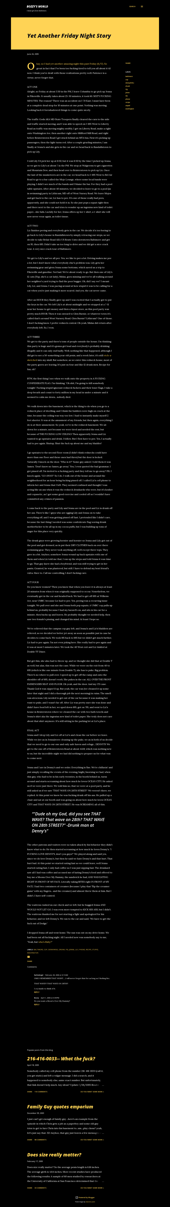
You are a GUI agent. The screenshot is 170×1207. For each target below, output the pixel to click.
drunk (127, 86)
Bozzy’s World (37, 6)
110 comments (40, 1092)
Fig (126, 89)
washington (129, 109)
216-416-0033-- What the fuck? (61, 1058)
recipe (127, 102)
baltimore (129, 76)
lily (126, 96)
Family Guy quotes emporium (60, 1106)
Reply (36, 992)
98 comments (40, 1140)
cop (126, 79)
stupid (127, 105)
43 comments (40, 1188)
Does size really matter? (54, 1154)
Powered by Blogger (86, 1197)
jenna (127, 92)
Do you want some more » (92, 1092)
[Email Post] (28, 957)
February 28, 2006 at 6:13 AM (56, 975)
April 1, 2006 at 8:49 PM (50, 998)
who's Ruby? (45, 941)
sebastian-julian (90, 1202)
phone (127, 99)
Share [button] (128, 63)
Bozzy (36, 998)
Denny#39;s (129, 83)
